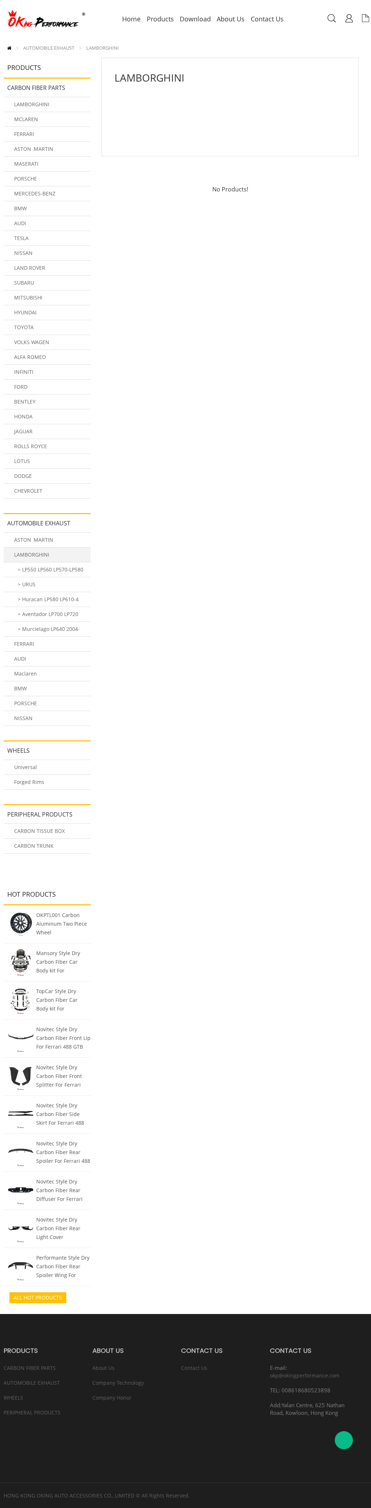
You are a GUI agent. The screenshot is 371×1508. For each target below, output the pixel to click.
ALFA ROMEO (30, 357)
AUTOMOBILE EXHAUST (48, 48)
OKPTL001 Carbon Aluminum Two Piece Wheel (61, 924)
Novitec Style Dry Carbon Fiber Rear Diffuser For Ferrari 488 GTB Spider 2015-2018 (62, 1191)
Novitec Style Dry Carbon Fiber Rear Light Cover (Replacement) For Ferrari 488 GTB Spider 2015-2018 (58, 1229)
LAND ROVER (29, 267)
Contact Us (194, 1367)
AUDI (20, 223)
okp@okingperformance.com (304, 1375)
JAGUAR (23, 431)
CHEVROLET (28, 490)
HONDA (23, 416)
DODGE (23, 475)
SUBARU (24, 282)
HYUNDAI (25, 312)
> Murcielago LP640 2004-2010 (47, 631)
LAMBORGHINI (102, 48)
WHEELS (18, 751)
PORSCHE (25, 178)
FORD (21, 386)
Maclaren (25, 673)
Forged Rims (29, 781)
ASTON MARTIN (33, 148)
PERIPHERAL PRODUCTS (39, 814)
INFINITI (23, 371)
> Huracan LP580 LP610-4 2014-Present (46, 601)
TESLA (21, 238)
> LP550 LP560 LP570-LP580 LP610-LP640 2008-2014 (48, 571)
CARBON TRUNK (34, 845)
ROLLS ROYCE (30, 446)
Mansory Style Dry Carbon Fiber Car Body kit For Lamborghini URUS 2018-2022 (59, 963)
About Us (103, 1367)
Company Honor (112, 1397)
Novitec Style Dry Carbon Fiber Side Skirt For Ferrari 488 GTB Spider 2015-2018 (63, 1115)
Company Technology (118, 1382)
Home (9, 48)
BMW (20, 208)
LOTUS (22, 461)
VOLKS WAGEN (31, 342)
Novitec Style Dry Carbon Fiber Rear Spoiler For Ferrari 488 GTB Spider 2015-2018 (63, 1153)
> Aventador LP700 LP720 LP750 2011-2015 (46, 616)
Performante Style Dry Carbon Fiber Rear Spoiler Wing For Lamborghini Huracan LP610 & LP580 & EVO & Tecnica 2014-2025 (62, 1267)
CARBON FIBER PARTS (36, 88)
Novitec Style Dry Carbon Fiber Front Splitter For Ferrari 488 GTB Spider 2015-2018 (62, 1077)
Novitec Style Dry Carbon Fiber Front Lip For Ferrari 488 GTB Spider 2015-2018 (63, 1039)
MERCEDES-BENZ (34, 193)
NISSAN (23, 252)
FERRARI (24, 134)
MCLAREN (26, 119)
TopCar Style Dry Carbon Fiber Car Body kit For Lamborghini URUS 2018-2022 (59, 1001)
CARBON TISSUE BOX (39, 830)
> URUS (27, 584)
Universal (25, 767)
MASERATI (26, 163)
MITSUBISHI (28, 297)
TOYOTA (24, 327)
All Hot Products (38, 1297)
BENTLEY (25, 401)
